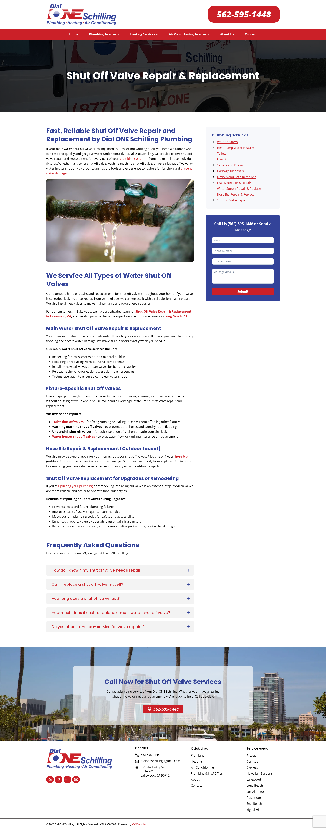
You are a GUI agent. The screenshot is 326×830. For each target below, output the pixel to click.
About (195, 779)
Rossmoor (254, 798)
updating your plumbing (75, 486)
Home (73, 34)
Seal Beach (254, 804)
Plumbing (198, 755)
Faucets (222, 159)
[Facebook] (58, 779)
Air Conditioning (202, 767)
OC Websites (139, 824)
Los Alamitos (256, 791)
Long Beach (255, 785)
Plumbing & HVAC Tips (207, 773)
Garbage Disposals (230, 171)
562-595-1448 (244, 14)
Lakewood (254, 779)
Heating (196, 761)
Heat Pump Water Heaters (235, 148)
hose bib (181, 456)
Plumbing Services (230, 135)
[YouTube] (76, 779)
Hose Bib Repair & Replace (235, 194)
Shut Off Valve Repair (232, 200)
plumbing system (132, 159)
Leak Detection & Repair (234, 183)
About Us (227, 34)
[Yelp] (50, 779)
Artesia (252, 755)
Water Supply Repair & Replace (239, 188)
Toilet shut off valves (68, 422)
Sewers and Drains (230, 165)
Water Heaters (227, 142)
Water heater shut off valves (73, 436)
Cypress (252, 767)
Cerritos (252, 761)
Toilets (221, 153)
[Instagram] (67, 779)
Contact (251, 34)
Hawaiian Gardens (260, 773)
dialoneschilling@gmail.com (160, 761)
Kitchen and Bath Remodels (236, 177)
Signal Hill (253, 810)
